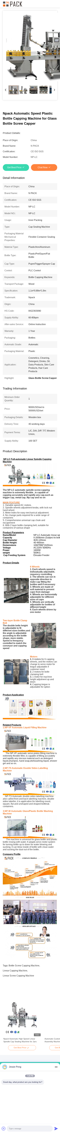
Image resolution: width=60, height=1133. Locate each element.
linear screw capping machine (18, 975)
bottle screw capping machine (24, 965)
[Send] (56, 1128)
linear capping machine (15, 970)
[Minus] (56, 1067)
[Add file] (4, 1128)
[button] (7, 1022)
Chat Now (43, 167)
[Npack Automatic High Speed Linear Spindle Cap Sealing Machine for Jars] (22, 1017)
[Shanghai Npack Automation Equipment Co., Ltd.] (12, 4)
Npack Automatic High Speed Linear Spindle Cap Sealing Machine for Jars (20, 1040)
